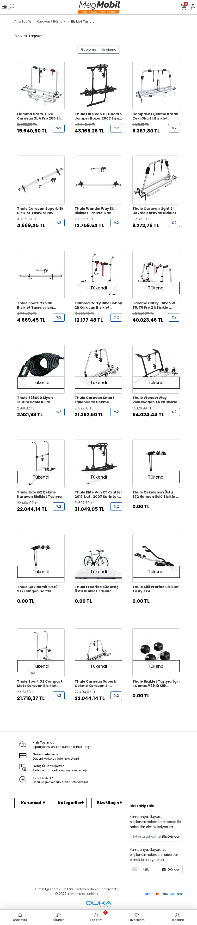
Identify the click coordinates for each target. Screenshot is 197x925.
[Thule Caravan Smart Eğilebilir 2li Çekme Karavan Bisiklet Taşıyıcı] (98, 369)
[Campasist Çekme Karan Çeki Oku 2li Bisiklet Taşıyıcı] (156, 85)
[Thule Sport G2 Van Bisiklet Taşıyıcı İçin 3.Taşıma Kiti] (40, 274)
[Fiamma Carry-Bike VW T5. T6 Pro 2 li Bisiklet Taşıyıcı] (156, 274)
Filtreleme (88, 49)
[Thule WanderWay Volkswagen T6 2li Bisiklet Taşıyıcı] (156, 369)
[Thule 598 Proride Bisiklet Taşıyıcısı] (156, 558)
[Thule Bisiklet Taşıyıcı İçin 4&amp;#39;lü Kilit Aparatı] (156, 652)
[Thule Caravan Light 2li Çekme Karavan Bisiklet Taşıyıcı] (156, 180)
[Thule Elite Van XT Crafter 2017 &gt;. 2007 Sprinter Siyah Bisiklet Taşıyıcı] (98, 463)
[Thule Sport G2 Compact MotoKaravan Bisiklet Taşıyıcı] (40, 652)
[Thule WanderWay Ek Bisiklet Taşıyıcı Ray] (98, 180)
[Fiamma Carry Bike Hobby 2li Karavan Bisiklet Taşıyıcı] (98, 274)
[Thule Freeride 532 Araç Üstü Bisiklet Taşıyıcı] (98, 558)
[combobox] (135, 869)
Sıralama (109, 49)
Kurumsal (31, 802)
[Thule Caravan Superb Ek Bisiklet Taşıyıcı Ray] (40, 180)
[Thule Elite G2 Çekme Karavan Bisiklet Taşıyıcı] (40, 463)
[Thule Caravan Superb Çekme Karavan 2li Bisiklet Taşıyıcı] (98, 652)
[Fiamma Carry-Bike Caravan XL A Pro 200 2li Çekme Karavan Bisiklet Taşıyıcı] (40, 85)
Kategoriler (69, 802)
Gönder (173, 836)
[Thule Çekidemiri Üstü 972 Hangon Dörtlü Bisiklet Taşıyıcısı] (40, 558)
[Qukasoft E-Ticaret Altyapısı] (98, 904)
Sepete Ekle (43, 140)
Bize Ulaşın (108, 802)
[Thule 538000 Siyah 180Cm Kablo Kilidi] (40, 369)
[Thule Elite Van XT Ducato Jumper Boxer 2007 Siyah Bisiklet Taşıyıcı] (98, 85)
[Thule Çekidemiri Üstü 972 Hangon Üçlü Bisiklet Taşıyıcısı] (156, 463)
